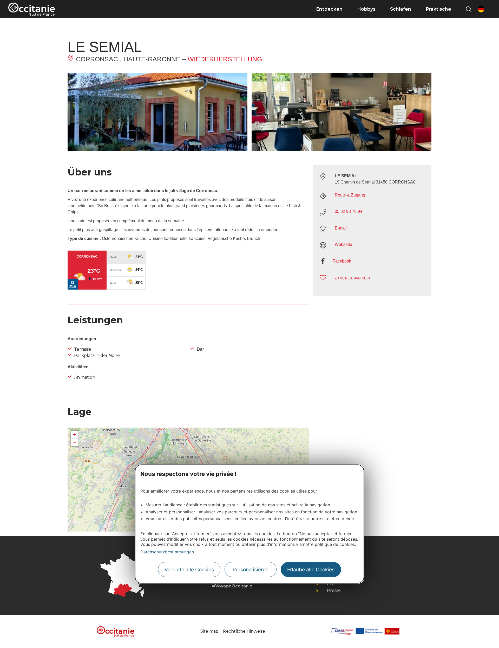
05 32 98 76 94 (348, 211)
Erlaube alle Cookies (310, 569)
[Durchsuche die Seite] (468, 9)
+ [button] (74, 434)
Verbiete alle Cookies (189, 569)
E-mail (341, 228)
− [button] (74, 442)
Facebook (342, 261)
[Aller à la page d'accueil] (31, 9)
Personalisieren (250, 569)
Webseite (343, 244)
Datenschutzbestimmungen (167, 551)
